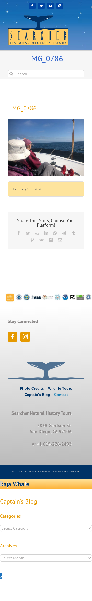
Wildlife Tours (60, 388)
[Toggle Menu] (80, 32)
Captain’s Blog (37, 394)
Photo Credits (32, 388)
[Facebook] (12, 337)
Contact (61, 394)
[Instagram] (25, 337)
